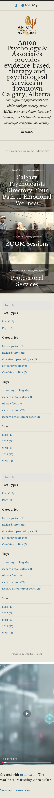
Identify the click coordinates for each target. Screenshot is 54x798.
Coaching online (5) (14, 372)
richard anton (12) (13, 410)
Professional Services (27, 281)
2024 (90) (7, 448)
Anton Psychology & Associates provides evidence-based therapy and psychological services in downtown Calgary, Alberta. (27, 68)
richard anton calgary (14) (18, 397)
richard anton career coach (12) (21, 416)
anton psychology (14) (15, 390)
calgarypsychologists (34, 170)
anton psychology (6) (15, 365)
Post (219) (8, 321)
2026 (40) (7, 434)
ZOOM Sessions (27, 244)
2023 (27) (7, 454)
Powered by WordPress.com (27, 654)
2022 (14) (7, 461)
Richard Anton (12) (13, 352)
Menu (29, 131)
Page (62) (7, 328)
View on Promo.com (15, 790)
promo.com (29, 774)
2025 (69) (7, 441)
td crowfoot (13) (12, 403)
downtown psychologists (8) (19, 359)
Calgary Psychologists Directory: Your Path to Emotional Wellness (27, 190)
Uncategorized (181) (14, 346)
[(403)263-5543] (16, 6)
